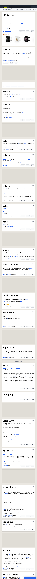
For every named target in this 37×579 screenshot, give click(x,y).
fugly (6, 352)
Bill (4, 461)
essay (25, 371)
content (24, 452)
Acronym (4, 368)
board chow (4, 515)
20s (22, 524)
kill (18, 272)
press (10, 554)
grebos (18, 566)
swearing (29, 269)
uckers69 (6, 229)
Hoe (4, 301)
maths (22, 23)
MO (7, 318)
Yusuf (12, 53)
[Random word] (30, 6)
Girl (4, 213)
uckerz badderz (14, 86)
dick (21, 301)
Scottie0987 (9, 274)
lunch (18, 193)
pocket (16, 256)
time (20, 299)
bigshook (6, 216)
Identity (16, 9)
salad (5, 432)
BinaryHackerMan (9, 515)
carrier (20, 162)
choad (7, 188)
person (7, 524)
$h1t (6, 165)
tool (4, 188)
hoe (13, 298)
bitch (6, 162)
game (10, 160)
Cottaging (4, 399)
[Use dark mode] (35, 7)
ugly (6, 350)
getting (9, 162)
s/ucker (4, 258)
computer (6, 493)
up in (11, 439)
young (10, 526)
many (6, 147)
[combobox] (20, 7)
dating (24, 53)
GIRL (6, 117)
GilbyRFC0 (8, 443)
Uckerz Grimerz (21, 86)
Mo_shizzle (8, 326)
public (28, 397)
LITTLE (10, 96)
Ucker (3, 31)
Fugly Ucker (4, 357)
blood (17, 434)
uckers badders (9, 84)
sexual (14, 397)
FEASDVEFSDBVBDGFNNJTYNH (9, 60)
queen (13, 57)
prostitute (18, 20)
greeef (8, 399)
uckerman (22, 84)
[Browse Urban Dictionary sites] (4, 7)
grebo (3, 568)
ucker (3, 60)
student (4, 252)
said (10, 441)
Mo (5, 324)
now (13, 566)
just (8, 526)
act (4, 397)
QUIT (4, 96)
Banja (7, 465)
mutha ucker (4, 274)
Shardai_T (8, 306)
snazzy (18, 324)
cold (14, 434)
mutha (9, 272)
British (29, 159)
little (20, 254)
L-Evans (6, 388)
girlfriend (5, 197)
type (12, 94)
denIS (4, 224)
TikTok (4, 577)
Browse (9, 9)
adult (12, 524)
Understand (18, 368)
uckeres (18, 84)
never (16, 555)
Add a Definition (31, 9)
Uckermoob (28, 84)
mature (4, 454)
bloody (16, 566)
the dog (8, 528)
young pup (4, 528)
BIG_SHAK (6, 119)
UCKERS (10, 117)
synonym (12, 20)
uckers (27, 57)
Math (25, 376)
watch (11, 454)
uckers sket (8, 86)
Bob (4, 504)
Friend (5, 193)
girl (7, 28)
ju (8, 226)
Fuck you (32, 461)
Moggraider (7, 258)
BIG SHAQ (4, 208)
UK (5, 554)
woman (4, 159)
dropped (27, 557)
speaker (30, 268)
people (26, 299)
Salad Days (4, 443)
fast (19, 94)
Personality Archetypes (23, 9)
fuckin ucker (4, 306)
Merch (33, 31)
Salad (5, 441)
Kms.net (6, 98)
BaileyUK (8, 357)
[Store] (32, 7)
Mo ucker (4, 326)
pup (12, 526)
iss (5, 224)
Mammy (6, 200)
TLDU (3, 388)
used (12, 315)
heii (4, 226)
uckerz (14, 84)
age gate (4, 465)
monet (26, 52)
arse (26, 355)
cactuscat (6, 568)
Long (12, 368)
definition (5, 20)
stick (17, 355)
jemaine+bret (7, 149)
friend (24, 188)
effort (22, 254)
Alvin (3, 211)
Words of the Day (4, 9)
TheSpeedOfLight (8, 31)
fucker (15, 94)
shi (17, 147)
